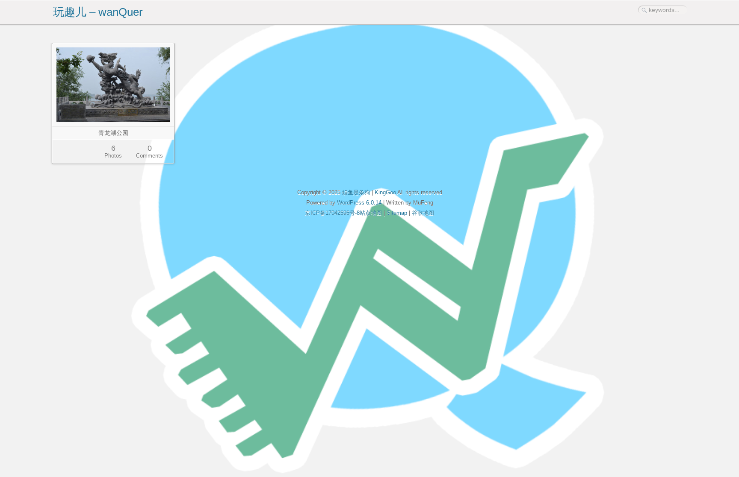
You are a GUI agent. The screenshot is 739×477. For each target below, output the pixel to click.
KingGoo (385, 192)
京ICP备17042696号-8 (332, 213)
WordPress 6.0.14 (359, 202)
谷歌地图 (423, 213)
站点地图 (371, 213)
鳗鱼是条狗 (356, 192)
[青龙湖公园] (113, 84)
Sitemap (397, 213)
